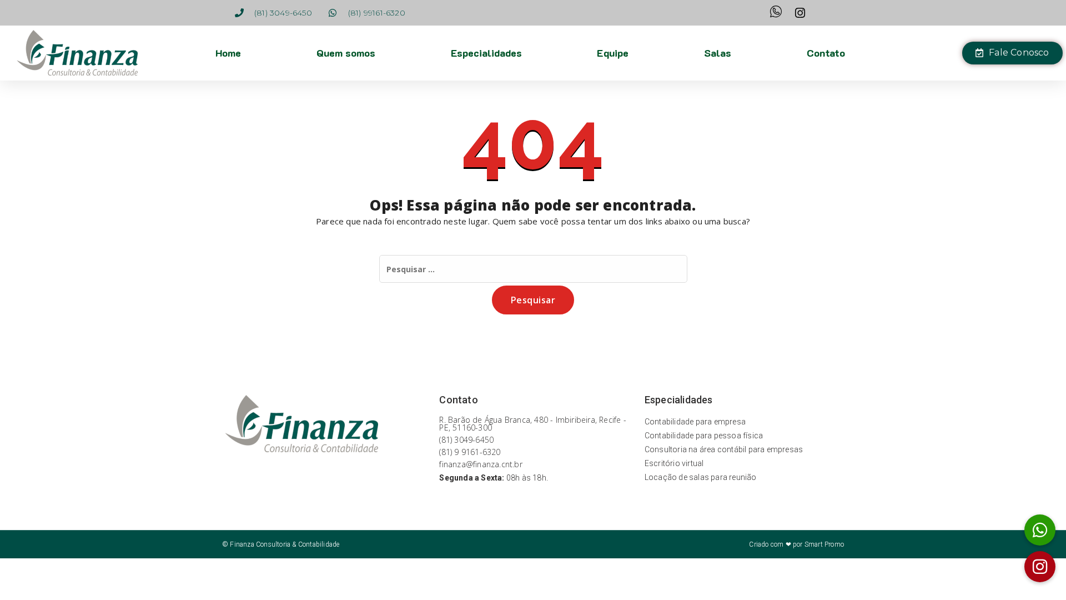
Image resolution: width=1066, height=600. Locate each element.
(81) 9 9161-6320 (469, 452)
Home (228, 52)
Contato (826, 52)
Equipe (612, 52)
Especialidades (486, 52)
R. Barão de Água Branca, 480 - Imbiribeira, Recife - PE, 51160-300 (532, 423)
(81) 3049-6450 (466, 439)
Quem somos (345, 52)
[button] (1039, 566)
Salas (717, 52)
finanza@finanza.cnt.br (480, 464)
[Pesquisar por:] (533, 269)
